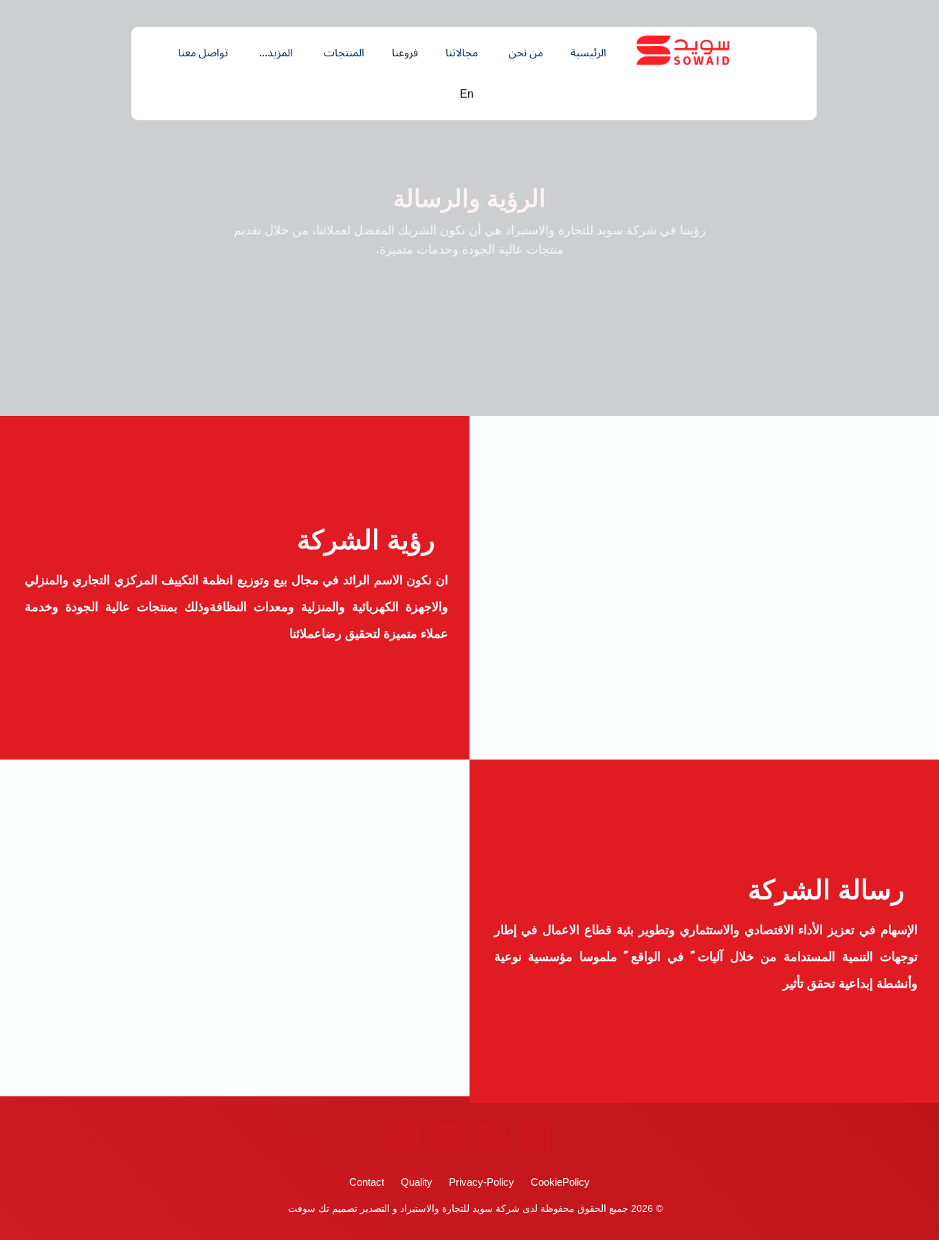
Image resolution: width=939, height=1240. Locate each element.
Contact (366, 1182)
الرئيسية (588, 53)
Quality (416, 1182)
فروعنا (405, 53)
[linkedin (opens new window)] (404, 1137)
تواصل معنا (203, 53)
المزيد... (276, 53)
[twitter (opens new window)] (491, 1137)
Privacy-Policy (481, 1182)
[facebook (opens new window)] (534, 1137)
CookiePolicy (560, 1182)
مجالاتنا (461, 53)
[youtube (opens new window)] (447, 1137)
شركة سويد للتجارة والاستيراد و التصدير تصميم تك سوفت (402, 1208)
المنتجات (344, 53)
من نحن (526, 53)
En (467, 94)
